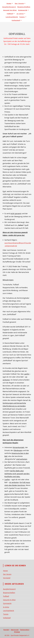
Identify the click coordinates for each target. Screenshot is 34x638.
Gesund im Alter (10, 10)
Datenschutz (24, 630)
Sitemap (17, 632)
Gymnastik (22, 10)
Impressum (14, 630)
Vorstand (6, 578)
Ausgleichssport (9, 7)
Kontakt (6, 630)
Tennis (22, 17)
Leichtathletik (12, 17)
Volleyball (16, 20)
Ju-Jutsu (20, 13)
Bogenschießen (23, 7)
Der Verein (19, 3)
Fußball (10, 13)
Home (9, 3)
